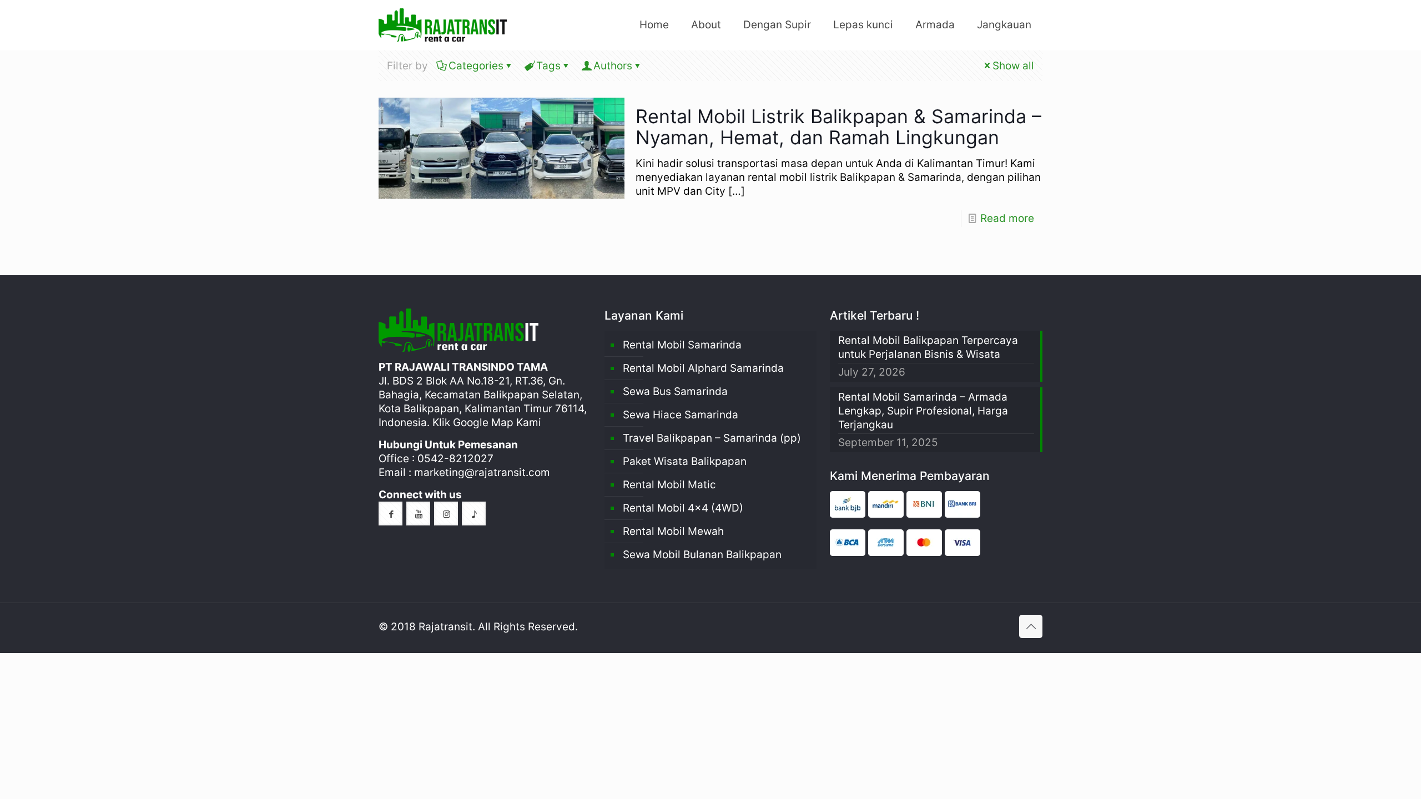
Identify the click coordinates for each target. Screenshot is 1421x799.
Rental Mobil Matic (669, 484)
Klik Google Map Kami (486, 422)
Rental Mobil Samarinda (682, 344)
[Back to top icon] (1030, 626)
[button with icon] (390, 513)
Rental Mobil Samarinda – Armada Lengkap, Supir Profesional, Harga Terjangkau (923, 411)
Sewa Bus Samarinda (675, 391)
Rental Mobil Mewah (673, 531)
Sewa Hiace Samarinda (680, 414)
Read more (1007, 218)
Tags (548, 65)
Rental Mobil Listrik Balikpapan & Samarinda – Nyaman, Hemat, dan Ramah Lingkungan (838, 127)
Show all (1013, 65)
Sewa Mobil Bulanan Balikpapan (702, 554)
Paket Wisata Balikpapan (685, 461)
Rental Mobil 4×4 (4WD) (683, 508)
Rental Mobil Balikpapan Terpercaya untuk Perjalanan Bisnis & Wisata (928, 347)
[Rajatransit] (443, 25)
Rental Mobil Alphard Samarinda (703, 368)
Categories (476, 65)
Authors (612, 65)
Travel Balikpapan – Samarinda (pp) (712, 438)
